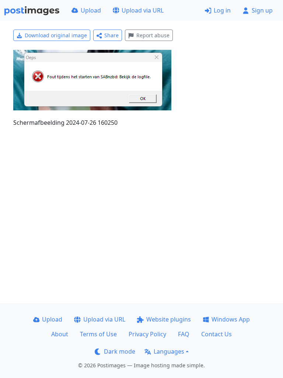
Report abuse (153, 35)
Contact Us (216, 334)
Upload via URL (143, 10)
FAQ (183, 334)
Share (111, 35)
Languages (169, 351)
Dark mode (119, 351)
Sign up (262, 10)
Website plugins (168, 319)
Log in (222, 10)
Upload (91, 10)
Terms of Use (98, 334)
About (59, 334)
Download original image (56, 35)
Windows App (231, 319)
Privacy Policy (147, 334)
